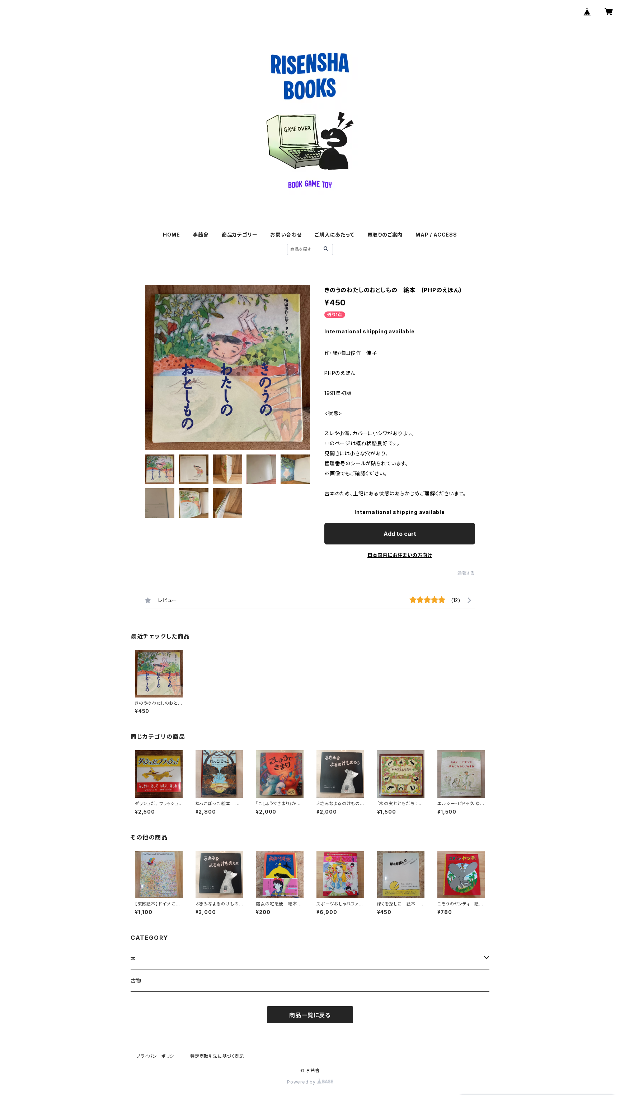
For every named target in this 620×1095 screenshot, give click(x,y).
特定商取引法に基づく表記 (217, 1056)
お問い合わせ (286, 235)
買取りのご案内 (385, 235)
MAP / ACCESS (436, 235)
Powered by (302, 1082)
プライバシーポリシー (157, 1056)
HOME (171, 235)
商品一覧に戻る (310, 1015)
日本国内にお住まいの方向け (399, 555)
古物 (136, 980)
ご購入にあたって (334, 235)
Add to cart (400, 533)
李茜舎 (200, 235)
